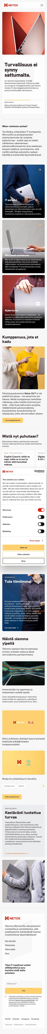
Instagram (25, 1019)
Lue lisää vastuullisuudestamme (15, 853)
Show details (35, 541)
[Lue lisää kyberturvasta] (23, 301)
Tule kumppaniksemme (12, 420)
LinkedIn (15, 1019)
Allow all (23, 548)
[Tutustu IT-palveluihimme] (23, 191)
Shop (7, 953)
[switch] (41, 517)
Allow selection (23, 554)
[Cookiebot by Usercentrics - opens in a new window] (34, 471)
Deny (23, 561)
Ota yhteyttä (10, 941)
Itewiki (7, 1019)
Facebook (35, 1019)
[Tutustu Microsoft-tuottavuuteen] (23, 246)
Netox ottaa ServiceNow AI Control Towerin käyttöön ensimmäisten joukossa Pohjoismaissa (22, 106)
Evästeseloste (18, 1025)
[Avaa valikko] (42, 5)
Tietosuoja (8, 1025)
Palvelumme (10, 945)
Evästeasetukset (30, 1025)
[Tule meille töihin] (23, 602)
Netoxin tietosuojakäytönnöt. (25, 1000)
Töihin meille (10, 949)
